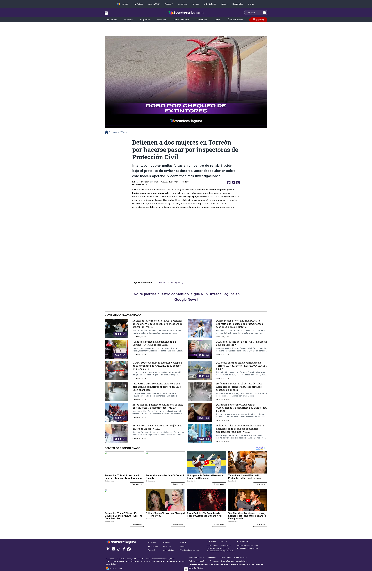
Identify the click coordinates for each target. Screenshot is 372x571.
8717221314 (241, 548)
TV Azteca (138, 4)
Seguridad (145, 19)
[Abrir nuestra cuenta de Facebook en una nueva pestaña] (124, 549)
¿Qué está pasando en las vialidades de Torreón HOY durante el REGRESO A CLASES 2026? (241, 365)
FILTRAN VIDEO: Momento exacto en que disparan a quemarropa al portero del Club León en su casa (157, 386)
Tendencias (201, 19)
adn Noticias (210, 4)
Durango (128, 19)
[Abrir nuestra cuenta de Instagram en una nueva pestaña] (113, 549)
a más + (252, 4)
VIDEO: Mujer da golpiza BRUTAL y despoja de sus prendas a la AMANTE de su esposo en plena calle (157, 365)
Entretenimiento (181, 19)
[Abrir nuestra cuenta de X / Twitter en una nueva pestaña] (108, 549)
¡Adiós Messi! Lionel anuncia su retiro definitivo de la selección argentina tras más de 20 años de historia (239, 323)
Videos (224, 4)
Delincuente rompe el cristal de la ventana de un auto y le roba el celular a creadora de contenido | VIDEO (157, 323)
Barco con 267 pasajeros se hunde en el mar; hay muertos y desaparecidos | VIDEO (158, 406)
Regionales (238, 4)
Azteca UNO (154, 4)
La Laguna (112, 19)
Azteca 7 (169, 4)
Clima (217, 19)
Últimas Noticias (235, 19)
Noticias (195, 4)
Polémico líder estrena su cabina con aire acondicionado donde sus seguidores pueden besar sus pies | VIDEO (240, 428)
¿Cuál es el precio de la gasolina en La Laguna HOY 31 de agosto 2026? (154, 343)
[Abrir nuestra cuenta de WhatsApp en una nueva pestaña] (129, 549)
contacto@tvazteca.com (247, 546)
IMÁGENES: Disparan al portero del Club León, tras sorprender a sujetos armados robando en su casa (239, 386)
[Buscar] (264, 12)
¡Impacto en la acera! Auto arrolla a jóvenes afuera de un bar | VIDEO (157, 427)
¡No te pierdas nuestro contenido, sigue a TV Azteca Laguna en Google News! (186, 297)
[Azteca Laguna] (186, 12)
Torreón (161, 283)
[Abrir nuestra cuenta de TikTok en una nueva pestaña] (118, 549)
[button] (186, 569)
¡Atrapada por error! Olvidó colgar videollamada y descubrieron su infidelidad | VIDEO (241, 407)
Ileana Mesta (141, 184)
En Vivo (260, 19)
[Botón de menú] (106, 13)
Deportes (182, 4)
